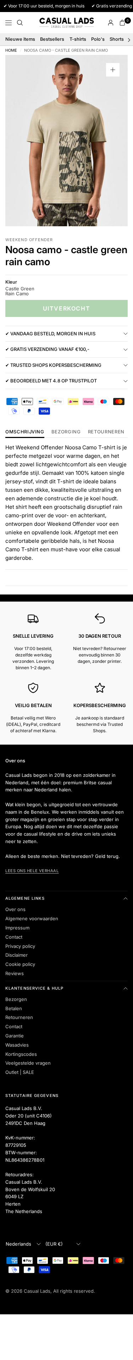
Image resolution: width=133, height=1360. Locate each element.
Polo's (98, 39)
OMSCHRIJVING (24, 431)
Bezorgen (16, 999)
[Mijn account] (110, 22)
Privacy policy (20, 946)
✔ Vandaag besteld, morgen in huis (50, 333)
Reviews (14, 973)
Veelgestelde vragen (28, 1063)
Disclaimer (16, 955)
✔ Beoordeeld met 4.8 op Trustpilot (51, 380)
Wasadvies (17, 1045)
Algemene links (25, 898)
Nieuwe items (20, 39)
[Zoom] (113, 69)
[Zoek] (20, 22)
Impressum (17, 928)
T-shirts (78, 39)
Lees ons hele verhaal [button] (32, 870)
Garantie (14, 1036)
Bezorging (66, 431)
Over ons (15, 909)
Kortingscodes (21, 1054)
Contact (13, 937)
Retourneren (19, 1017)
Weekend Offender (29, 239)
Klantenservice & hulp (34, 988)
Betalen (13, 1008)
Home (11, 50)
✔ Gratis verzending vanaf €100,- (47, 349)
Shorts (117, 39)
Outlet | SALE (19, 1072)
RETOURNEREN (106, 431)
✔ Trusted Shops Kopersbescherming (53, 365)
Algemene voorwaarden (31, 918)
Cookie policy (20, 964)
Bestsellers (52, 39)
